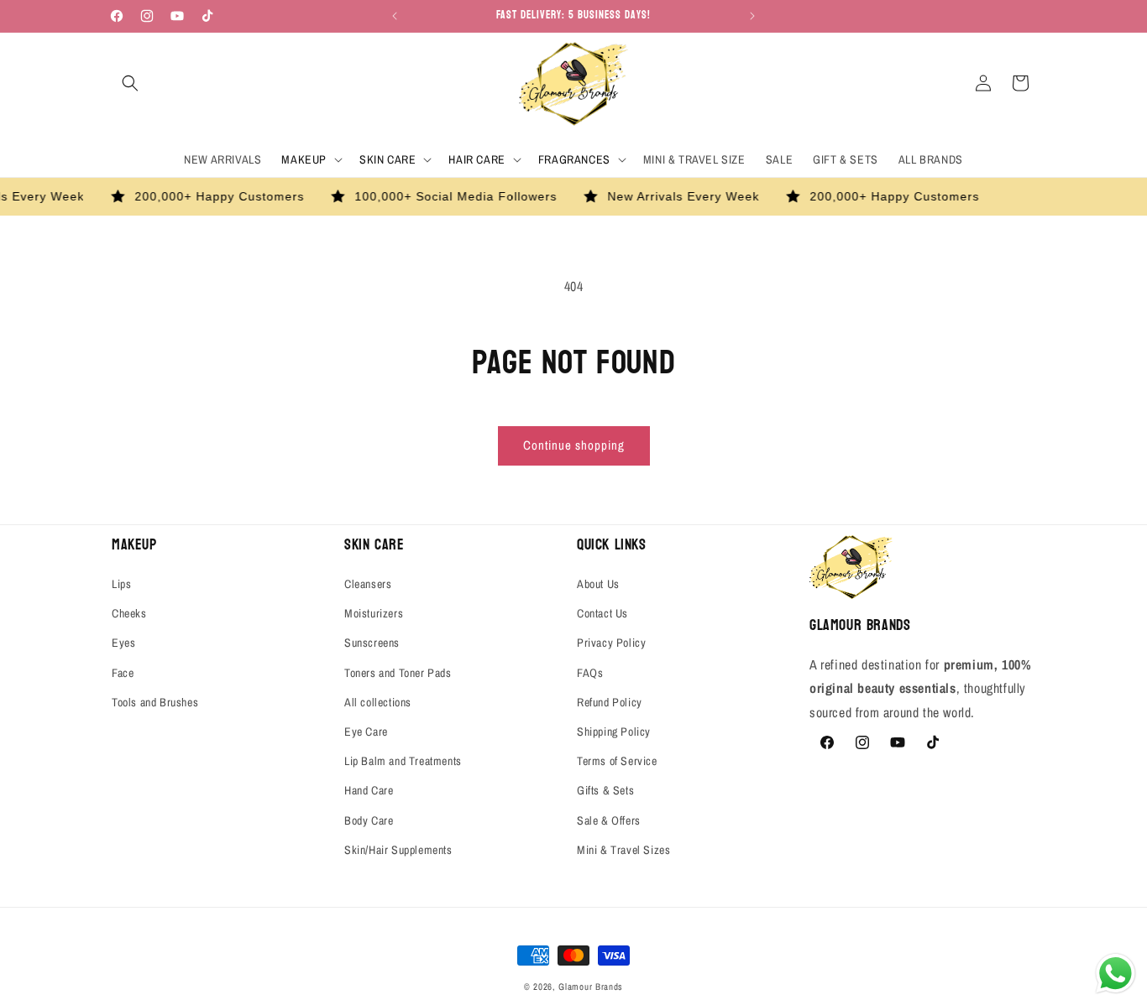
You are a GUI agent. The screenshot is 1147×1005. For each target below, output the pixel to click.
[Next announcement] (752, 16)
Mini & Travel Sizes (623, 849)
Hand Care (368, 790)
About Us (598, 583)
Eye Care (366, 731)
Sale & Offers (609, 820)
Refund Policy (609, 702)
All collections (377, 702)
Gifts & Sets (605, 790)
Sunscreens (372, 642)
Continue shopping (574, 445)
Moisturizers (373, 613)
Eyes (123, 642)
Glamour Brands (590, 986)
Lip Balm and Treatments (403, 760)
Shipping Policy (614, 731)
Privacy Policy (611, 642)
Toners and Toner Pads (398, 672)
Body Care (368, 820)
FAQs (590, 672)
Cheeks (129, 613)
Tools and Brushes (155, 702)
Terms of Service (617, 760)
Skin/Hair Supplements (398, 849)
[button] (130, 83)
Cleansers (367, 583)
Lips (121, 583)
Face (123, 672)
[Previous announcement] (394, 16)
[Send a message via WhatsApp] (1115, 973)
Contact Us (602, 613)
